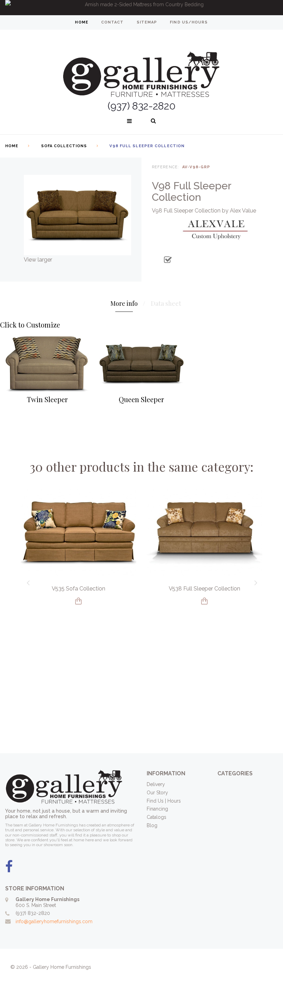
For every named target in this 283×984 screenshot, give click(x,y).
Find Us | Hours (164, 801)
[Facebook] (9, 867)
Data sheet (166, 303)
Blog (152, 825)
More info (124, 303)
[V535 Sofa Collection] (78, 532)
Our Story (157, 792)
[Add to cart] (78, 601)
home (81, 22)
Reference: (165, 167)
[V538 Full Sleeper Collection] (204, 532)
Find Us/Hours (189, 22)
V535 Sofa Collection (78, 588)
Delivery (156, 784)
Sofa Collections (64, 146)
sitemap (147, 22)
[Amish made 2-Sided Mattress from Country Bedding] (141, 7)
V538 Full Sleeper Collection (204, 588)
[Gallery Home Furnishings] (141, 66)
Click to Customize (30, 324)
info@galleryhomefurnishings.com (54, 921)
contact (112, 22)
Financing (157, 809)
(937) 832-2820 (33, 913)
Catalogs (156, 817)
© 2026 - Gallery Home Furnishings (50, 967)
